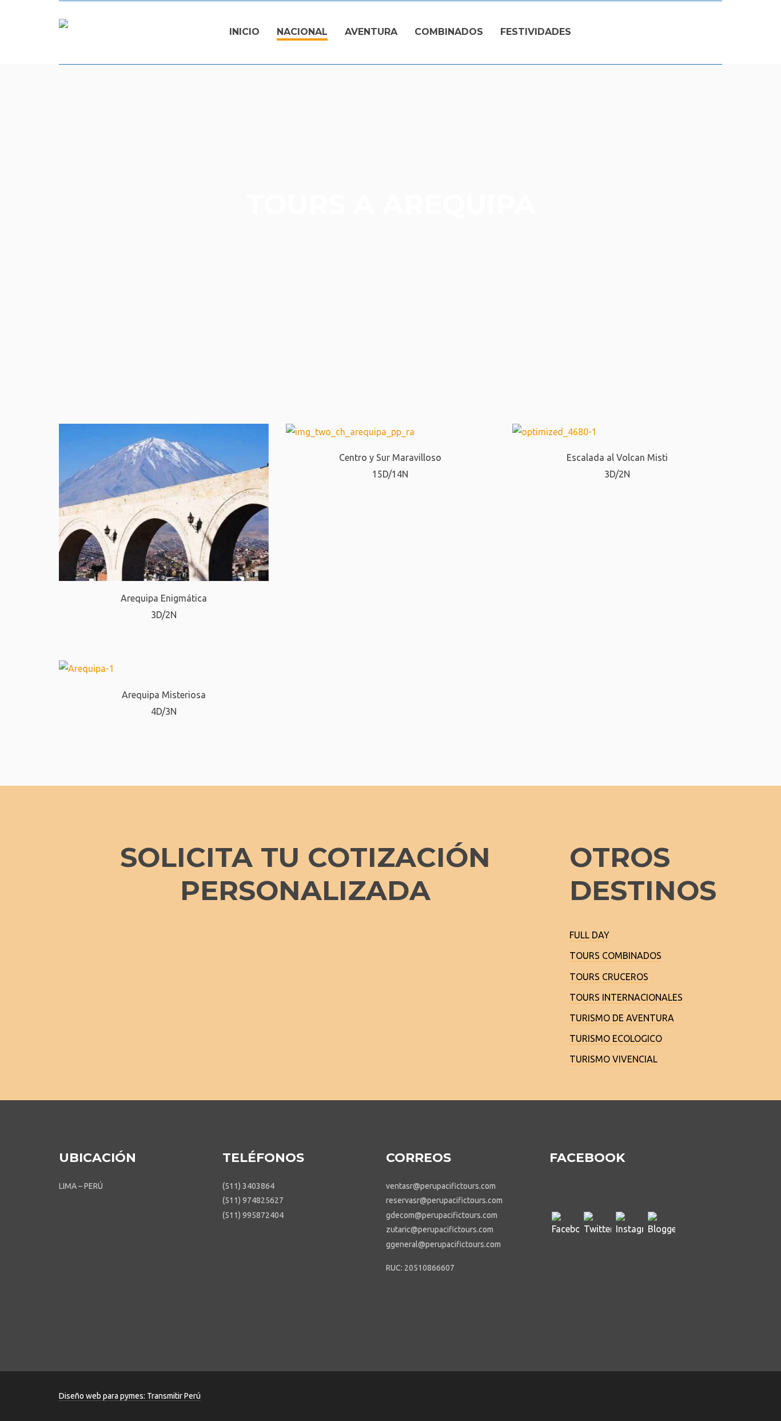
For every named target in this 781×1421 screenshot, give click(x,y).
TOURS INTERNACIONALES (626, 997)
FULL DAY (589, 935)
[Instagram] (629, 1225)
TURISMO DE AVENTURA (621, 1018)
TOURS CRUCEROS (608, 977)
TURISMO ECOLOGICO (615, 1038)
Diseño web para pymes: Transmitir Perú (130, 1395)
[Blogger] (661, 1225)
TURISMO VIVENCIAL (613, 1059)
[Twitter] (597, 1225)
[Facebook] (565, 1225)
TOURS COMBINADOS (615, 955)
